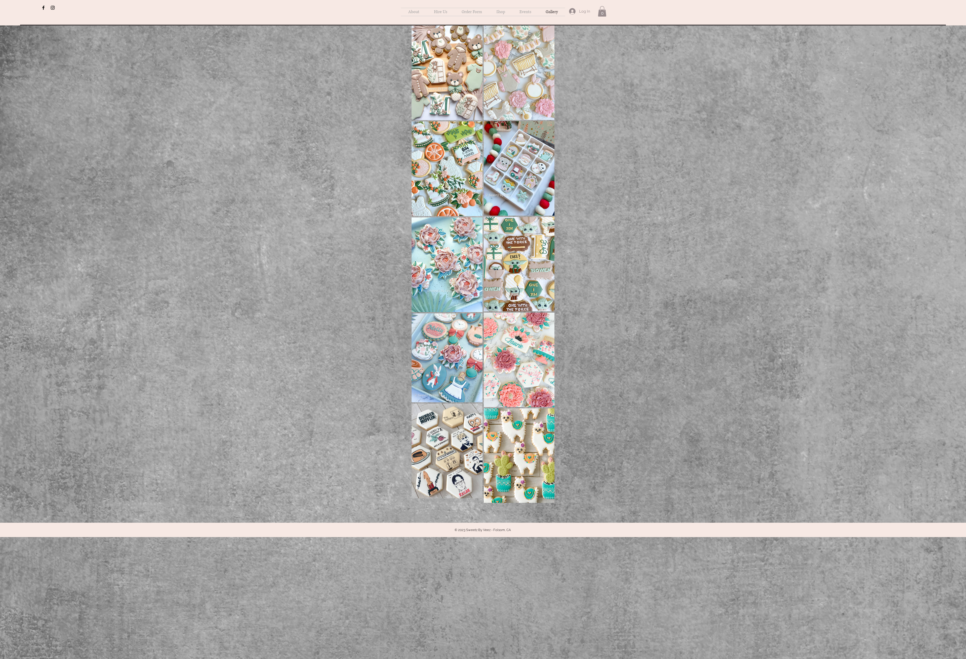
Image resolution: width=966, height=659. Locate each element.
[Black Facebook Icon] (43, 7)
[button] (602, 11)
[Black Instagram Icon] (52, 7)
